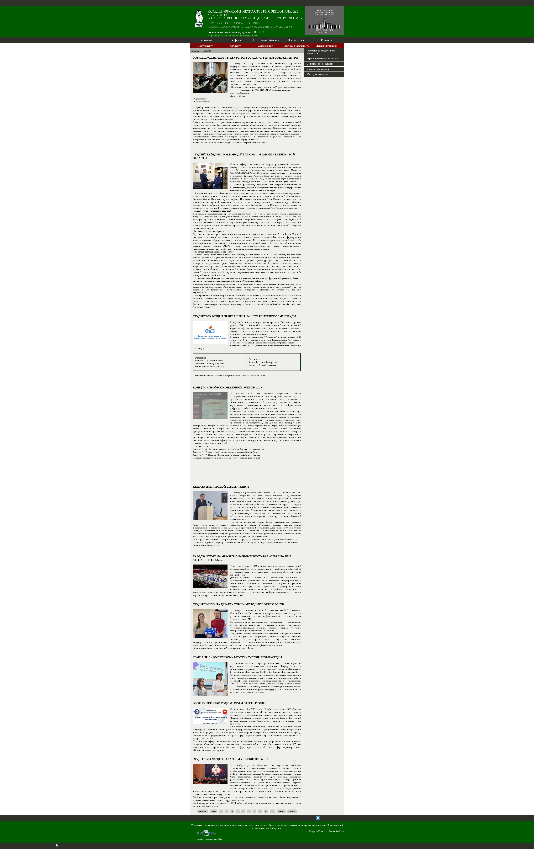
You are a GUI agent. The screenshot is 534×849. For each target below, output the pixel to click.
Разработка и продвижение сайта (209, 839)
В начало (202, 811)
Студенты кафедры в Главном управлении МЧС (230, 759)
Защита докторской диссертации (221, 486)
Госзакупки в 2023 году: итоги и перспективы (229, 703)
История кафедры (317, 74)
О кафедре (235, 40)
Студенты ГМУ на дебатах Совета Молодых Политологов (238, 604)
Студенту (235, 45)
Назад (213, 811)
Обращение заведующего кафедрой (321, 52)
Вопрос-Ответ (296, 40)
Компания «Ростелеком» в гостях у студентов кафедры (237, 657)
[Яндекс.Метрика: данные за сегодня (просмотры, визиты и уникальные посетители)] (57, 845)
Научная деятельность (296, 45)
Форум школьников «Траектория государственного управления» (245, 57)
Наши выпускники (326, 45)
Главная (195, 50)
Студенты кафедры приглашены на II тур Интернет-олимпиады (244, 316)
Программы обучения (266, 40)
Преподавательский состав (322, 58)
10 (266, 811)
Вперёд (281, 811)
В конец (292, 811)
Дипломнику (265, 45)
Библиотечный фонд (318, 69)
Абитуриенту (205, 45)
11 (273, 811)
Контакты (326, 40)
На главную (205, 40)
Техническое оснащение (320, 63)
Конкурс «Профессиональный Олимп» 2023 (227, 387)
